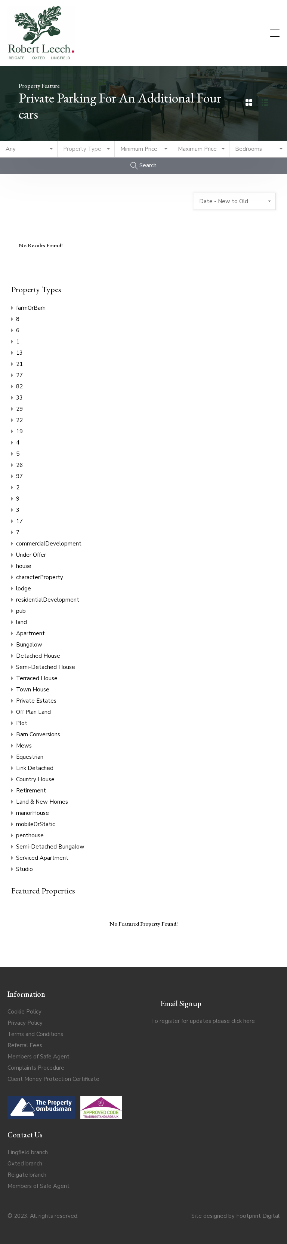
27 (19, 375)
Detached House (38, 656)
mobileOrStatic (35, 824)
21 (19, 364)
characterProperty (39, 577)
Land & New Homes (42, 802)
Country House (35, 779)
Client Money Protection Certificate (53, 1079)
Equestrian (29, 757)
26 (19, 465)
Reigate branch (26, 1175)
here (249, 1021)
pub (21, 611)
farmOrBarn (31, 308)
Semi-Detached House (45, 667)
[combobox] (29, 149)
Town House (32, 689)
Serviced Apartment (42, 858)
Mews (24, 745)
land (21, 622)
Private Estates (36, 700)
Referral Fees (24, 1045)
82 (19, 386)
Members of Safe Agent (38, 1056)
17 (19, 521)
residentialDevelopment (47, 599)
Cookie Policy (24, 1011)
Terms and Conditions (35, 1034)
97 (19, 476)
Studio (24, 869)
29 (19, 409)
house (23, 566)
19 (19, 431)
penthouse (30, 835)
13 (19, 353)
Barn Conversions (38, 734)
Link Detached (34, 768)
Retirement (31, 790)
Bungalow (29, 644)
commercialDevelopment (48, 543)
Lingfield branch (27, 1152)
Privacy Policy (25, 1023)
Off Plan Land (33, 712)
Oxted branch (24, 1163)
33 (19, 397)
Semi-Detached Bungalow (50, 846)
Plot (21, 723)
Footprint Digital (258, 1216)
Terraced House (37, 678)
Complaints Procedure (35, 1068)
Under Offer (31, 555)
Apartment (30, 633)
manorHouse (32, 813)
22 (19, 420)
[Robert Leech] (41, 57)
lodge (23, 588)
